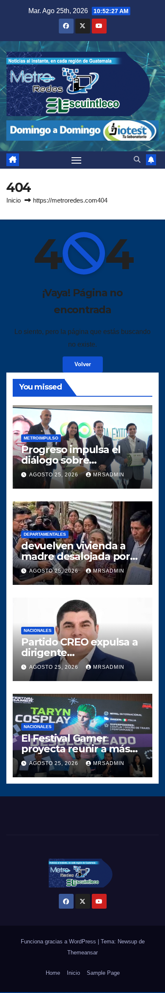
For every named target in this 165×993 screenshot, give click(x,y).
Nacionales (38, 630)
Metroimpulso (41, 438)
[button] (137, 159)
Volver (82, 364)
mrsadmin (108, 475)
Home (53, 973)
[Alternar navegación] (76, 160)
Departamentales (45, 534)
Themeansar (82, 952)
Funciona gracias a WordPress (59, 941)
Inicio (13, 200)
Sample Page (103, 973)
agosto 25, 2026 (54, 475)
